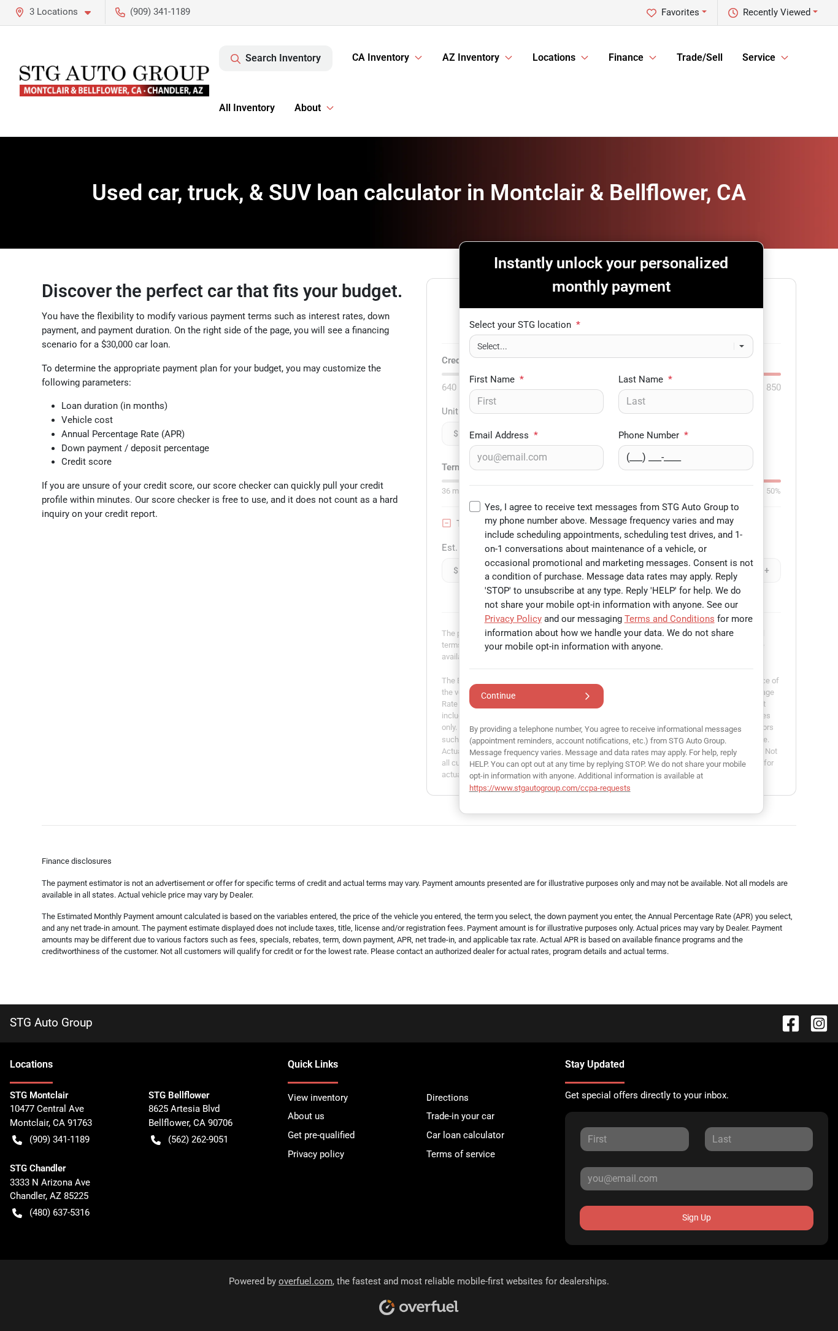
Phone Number (653, 435)
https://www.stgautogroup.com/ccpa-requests (550, 788)
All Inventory (247, 108)
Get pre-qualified (321, 1135)
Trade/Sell (700, 57)
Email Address (503, 435)
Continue (498, 695)
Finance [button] (626, 57)
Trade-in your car (460, 1116)
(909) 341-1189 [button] (160, 11)
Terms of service (460, 1154)
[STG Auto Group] (114, 81)
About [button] (307, 108)
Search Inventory (283, 58)
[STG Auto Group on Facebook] (786, 1022)
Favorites (680, 12)
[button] (58, 12)
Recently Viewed (776, 12)
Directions (447, 1097)
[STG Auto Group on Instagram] (814, 1022)
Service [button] (758, 57)
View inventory (318, 1097)
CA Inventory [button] (380, 57)
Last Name (645, 379)
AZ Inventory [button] (470, 57)
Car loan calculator (465, 1135)
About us (306, 1116)
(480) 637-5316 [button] (59, 1212)
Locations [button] (553, 57)
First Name (496, 379)
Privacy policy (316, 1154)
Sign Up (696, 1217)
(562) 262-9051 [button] (198, 1139)
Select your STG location (524, 324)
